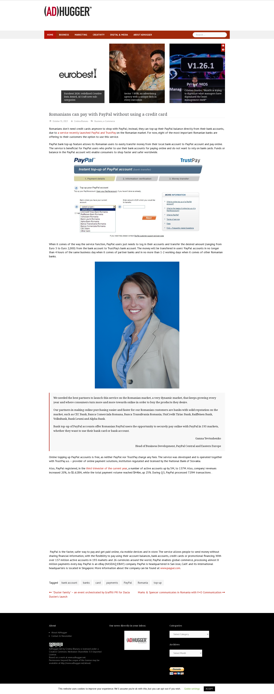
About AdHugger (143, 34)
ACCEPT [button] (209, 688)
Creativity (98, 34)
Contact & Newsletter (61, 636)
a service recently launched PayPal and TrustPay (87, 132)
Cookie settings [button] (192, 688)
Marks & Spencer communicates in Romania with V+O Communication (179, 592)
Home (50, 34)
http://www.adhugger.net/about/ (76, 663)
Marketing (81, 34)
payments (112, 582)
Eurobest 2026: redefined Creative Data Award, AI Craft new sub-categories (83, 96)
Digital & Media (119, 34)
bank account (69, 582)
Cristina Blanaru (81, 121)
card (98, 582)
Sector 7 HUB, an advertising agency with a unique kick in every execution (140, 96)
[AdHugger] (68, 11)
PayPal (128, 582)
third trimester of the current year (106, 468)
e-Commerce (109, 121)
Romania (143, 582)
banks (86, 582)
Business (64, 34)
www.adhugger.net (76, 657)
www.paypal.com (170, 568)
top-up (158, 582)
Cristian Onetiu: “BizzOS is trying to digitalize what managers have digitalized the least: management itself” (203, 95)
